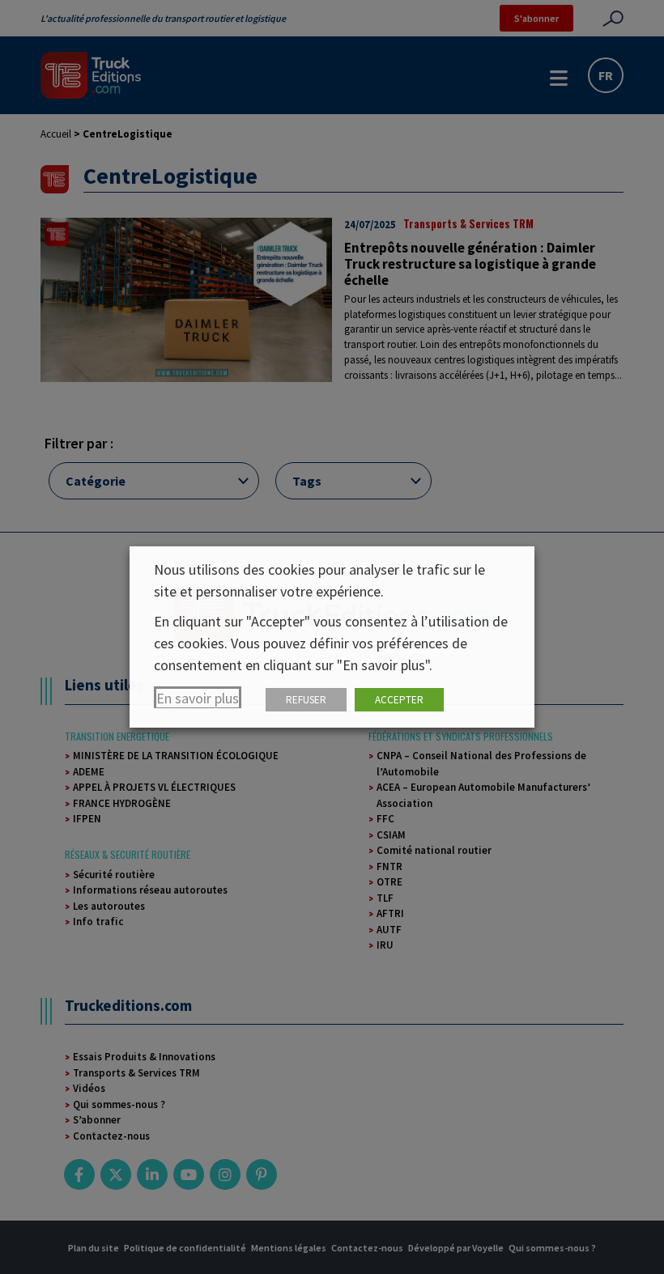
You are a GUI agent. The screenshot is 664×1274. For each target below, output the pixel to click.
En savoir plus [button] (197, 698)
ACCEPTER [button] (399, 700)
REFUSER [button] (306, 700)
